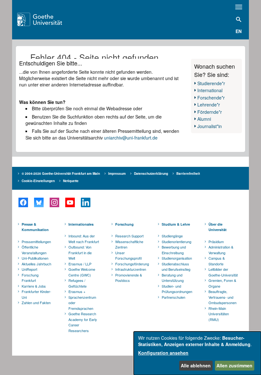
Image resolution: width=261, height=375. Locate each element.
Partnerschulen (173, 297)
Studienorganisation (177, 258)
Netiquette (71, 181)
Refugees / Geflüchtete (77, 283)
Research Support (129, 235)
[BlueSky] (39, 202)
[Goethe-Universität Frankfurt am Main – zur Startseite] (47, 19)
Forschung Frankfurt (30, 277)
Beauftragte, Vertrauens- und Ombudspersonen (222, 297)
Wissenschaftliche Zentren (129, 244)
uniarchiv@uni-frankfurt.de (131, 137)
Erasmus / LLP (79, 263)
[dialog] (197, 353)
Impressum (117, 173)
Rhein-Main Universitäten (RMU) (218, 314)
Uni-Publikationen (35, 258)
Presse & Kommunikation (35, 227)
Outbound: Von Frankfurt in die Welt (80, 252)
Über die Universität (217, 227)
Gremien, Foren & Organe (222, 283)
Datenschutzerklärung (151, 173)
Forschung (124, 224)
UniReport (29, 269)
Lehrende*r (208, 104)
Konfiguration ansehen (163, 353)
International (209, 90)
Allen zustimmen (234, 365)
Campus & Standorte (216, 261)
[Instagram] (54, 202)
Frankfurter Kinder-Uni (36, 294)
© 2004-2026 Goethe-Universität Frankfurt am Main (61, 173)
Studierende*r (211, 83)
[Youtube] (70, 202)
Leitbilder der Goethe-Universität (223, 272)
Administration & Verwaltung (220, 249)
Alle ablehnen (196, 365)
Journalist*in (209, 126)
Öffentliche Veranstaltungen (34, 249)
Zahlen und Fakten (36, 302)
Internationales (81, 224)
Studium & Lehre (176, 224)
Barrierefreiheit (188, 173)
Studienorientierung (176, 241)
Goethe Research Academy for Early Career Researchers (82, 322)
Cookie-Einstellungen (38, 181)
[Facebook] (23, 202)
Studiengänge (172, 235)
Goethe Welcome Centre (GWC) (81, 272)
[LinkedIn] (85, 202)
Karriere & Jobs (34, 286)
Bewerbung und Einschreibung (174, 249)
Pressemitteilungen (36, 241)
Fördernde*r (209, 112)
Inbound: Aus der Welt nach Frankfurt (83, 238)
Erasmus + (76, 291)
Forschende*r (211, 97)
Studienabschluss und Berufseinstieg (176, 266)
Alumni (204, 119)
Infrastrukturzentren (130, 269)
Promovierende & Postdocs (128, 277)
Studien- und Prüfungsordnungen (177, 288)
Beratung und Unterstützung (173, 277)
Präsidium (216, 241)
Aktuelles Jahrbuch (36, 263)
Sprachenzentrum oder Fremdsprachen (82, 303)
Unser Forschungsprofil (128, 255)
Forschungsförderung (131, 263)
